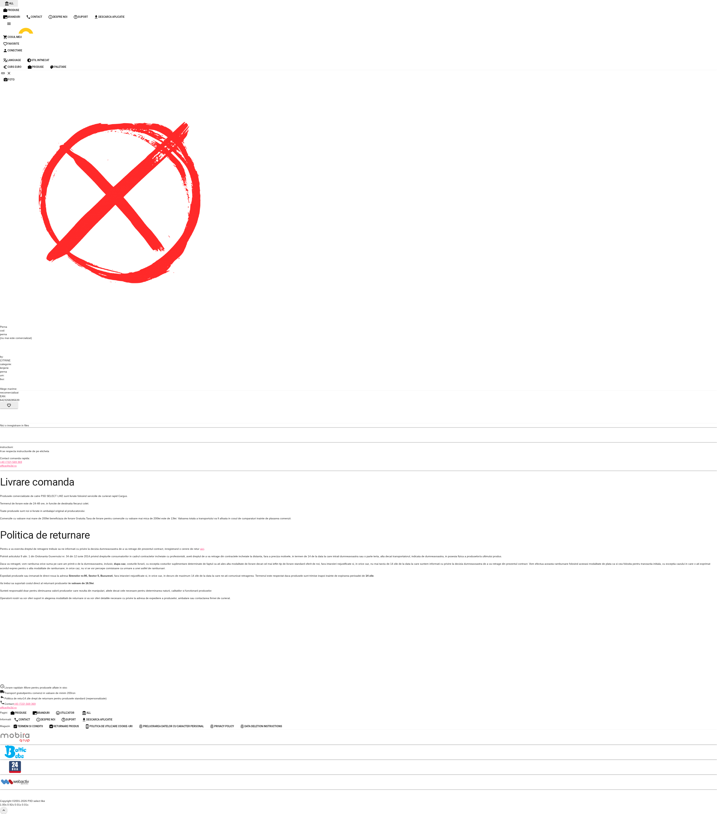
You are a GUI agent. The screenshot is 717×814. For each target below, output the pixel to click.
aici (202, 548)
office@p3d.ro (8, 465)
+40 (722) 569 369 (11, 462)
